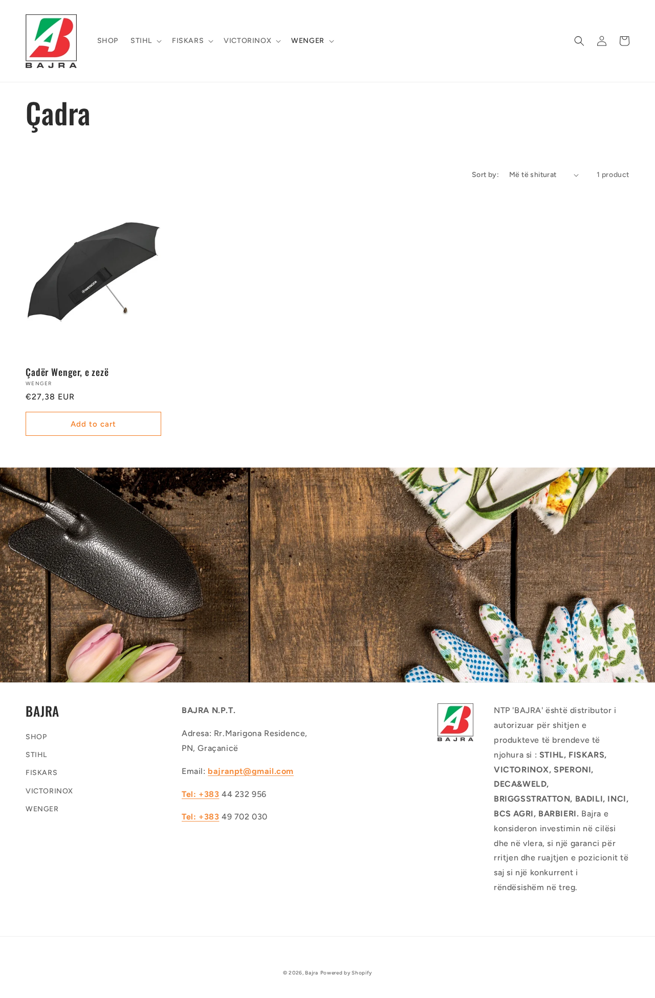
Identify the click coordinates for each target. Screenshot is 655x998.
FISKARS (41, 772)
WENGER (42, 809)
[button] (145, 41)
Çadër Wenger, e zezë (67, 372)
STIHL (36, 754)
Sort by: (485, 174)
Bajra (311, 972)
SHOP (36, 737)
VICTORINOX (49, 791)
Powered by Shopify (346, 972)
